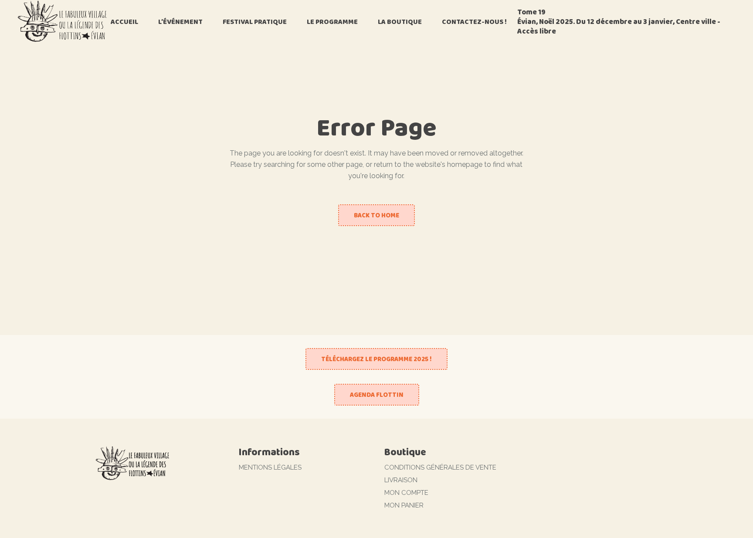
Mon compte (406, 493)
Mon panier (404, 505)
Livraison (400, 480)
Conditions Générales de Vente (440, 467)
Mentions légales (270, 467)
